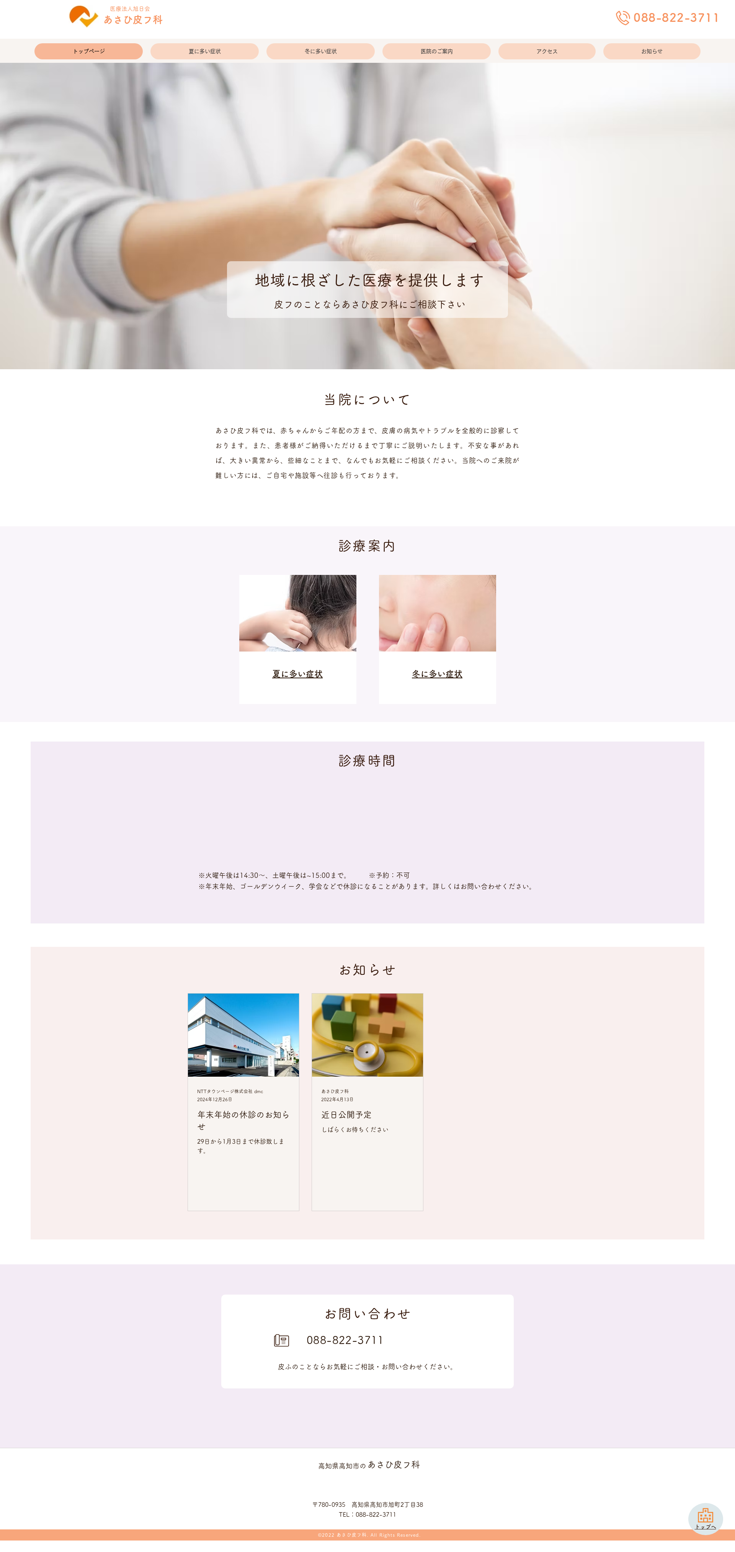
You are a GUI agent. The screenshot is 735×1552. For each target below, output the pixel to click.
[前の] (43, 216)
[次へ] (692, 216)
